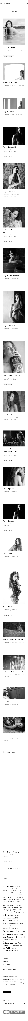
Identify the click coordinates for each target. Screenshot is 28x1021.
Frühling (21, 895)
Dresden (17, 892)
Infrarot (9, 899)
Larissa (20, 905)
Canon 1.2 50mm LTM (11, 890)
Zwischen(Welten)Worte (10, 950)
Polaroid (15, 920)
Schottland (5, 928)
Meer (8, 911)
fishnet (10, 895)
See (23, 931)
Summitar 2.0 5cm (14, 939)
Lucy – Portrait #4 (9, 192)
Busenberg (5, 890)
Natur (5, 915)
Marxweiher (15, 909)
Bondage (10, 888)
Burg (20, 888)
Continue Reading (8, 56)
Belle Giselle (5, 888)
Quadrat (13, 923)
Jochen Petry (5, 3)
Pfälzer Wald (7, 920)
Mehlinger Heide (15, 911)
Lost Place (19, 907)
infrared (4, 899)
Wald (8, 948)
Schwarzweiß (10, 931)
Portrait (6, 923)
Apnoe (12, 886)
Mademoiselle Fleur (7, 909)
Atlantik (16, 886)
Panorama (12, 918)
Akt (8, 886)
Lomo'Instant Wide (11, 907)
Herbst (15, 897)
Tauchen (6, 945)
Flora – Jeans (8, 554)
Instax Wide (22, 899)
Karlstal (13, 903)
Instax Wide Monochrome (8, 901)
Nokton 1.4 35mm (17, 915)
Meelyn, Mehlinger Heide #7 (13, 640)
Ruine (21, 923)
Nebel (9, 915)
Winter (12, 948)
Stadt (4, 937)
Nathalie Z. (21, 912)
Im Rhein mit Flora (9, 47)
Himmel (20, 897)
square (21, 934)
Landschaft (14, 905)
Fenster (7, 895)
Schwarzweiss (12, 928)
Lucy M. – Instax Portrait (12, 375)
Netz (12, 915)
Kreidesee (17, 903)
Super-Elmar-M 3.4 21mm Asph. (7, 941)
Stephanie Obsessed (16, 937)
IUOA (18, 901)
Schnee (21, 926)
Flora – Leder (7, 606)
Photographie (21, 50)
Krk (21, 903)
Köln (8, 905)
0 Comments (6, 116)
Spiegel (16, 934)
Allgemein (5, 961)
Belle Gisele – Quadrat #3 (12, 852)
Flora (4, 736)
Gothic (5, 897)
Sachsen (7, 926)
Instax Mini (17, 899)
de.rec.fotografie (6, 892)
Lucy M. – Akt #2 (9, 112)
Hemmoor (10, 897)
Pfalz (17, 918)
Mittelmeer (5, 912)
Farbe (22, 892)
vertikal (4, 948)
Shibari (4, 934)
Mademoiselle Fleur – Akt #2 (13, 82)
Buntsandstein (15, 888)
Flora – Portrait (8, 521)
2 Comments (13, 280)
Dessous (13, 892)
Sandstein (13, 926)
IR (15, 901)
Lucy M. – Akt (8, 415)
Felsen (4, 895)
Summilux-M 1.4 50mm (6, 939)
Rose (18, 923)
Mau (20, 909)
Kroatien (5, 905)
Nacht (17, 912)
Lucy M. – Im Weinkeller (11, 276)
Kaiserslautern (7, 903)
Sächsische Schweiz (10, 943)
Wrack (16, 948)
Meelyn (4, 911)
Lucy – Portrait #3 (9, 326)
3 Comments (13, 419)
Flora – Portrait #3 (9, 147)
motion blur (10, 912)
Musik (14, 912)
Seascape (20, 931)
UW (21, 945)
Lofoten (5, 907)
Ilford (22, 897)
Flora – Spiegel (8, 489)
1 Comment (6, 51)
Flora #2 (6, 701)
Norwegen (6, 918)
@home (4, 886)
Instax (13, 899)
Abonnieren (7, 992)
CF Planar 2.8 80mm (18, 890)
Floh (13, 895)
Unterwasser (16, 945)
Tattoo (20, 943)
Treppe (11, 945)
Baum (20, 886)
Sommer (10, 934)
